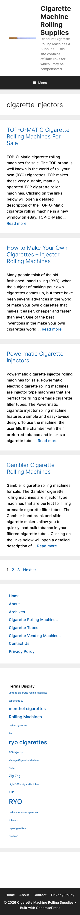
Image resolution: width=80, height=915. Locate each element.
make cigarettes (18, 725)
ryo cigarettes (28, 742)
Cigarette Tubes (23, 627)
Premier (13, 836)
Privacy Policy (22, 651)
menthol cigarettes (27, 708)
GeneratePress (48, 908)
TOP (11, 792)
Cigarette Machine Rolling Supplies (55, 20)
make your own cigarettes (23, 812)
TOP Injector (16, 752)
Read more (16, 223)
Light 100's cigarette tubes (24, 784)
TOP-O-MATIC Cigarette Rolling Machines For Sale (38, 136)
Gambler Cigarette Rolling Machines (31, 468)
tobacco (13, 820)
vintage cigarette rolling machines (28, 692)
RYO (15, 801)
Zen (11, 733)
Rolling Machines (25, 716)
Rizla (11, 768)
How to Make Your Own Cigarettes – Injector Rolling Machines (37, 254)
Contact (40, 895)
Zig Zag (14, 776)
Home (14, 596)
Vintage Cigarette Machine (24, 760)
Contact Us (19, 643)
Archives (17, 612)
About (14, 604)
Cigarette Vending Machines (34, 635)
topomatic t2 (16, 700)
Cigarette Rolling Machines (33, 619)
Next (29, 570)
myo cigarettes (17, 828)
